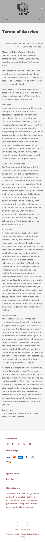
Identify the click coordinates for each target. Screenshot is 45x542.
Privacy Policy (26, 534)
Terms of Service (13, 534)
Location (10, 479)
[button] (3, 9)
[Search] (39, 19)
